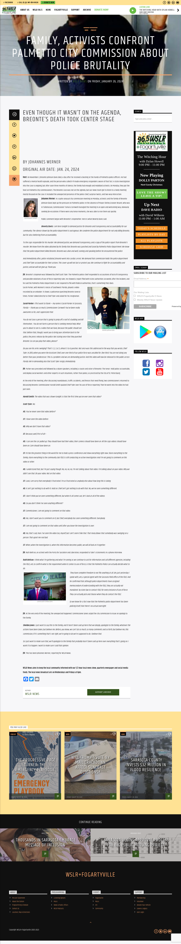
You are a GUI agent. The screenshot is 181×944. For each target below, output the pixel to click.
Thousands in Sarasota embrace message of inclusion (46, 842)
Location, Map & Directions (21, 912)
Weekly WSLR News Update (149, 300)
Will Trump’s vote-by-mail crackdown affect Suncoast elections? (91, 765)
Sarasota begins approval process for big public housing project (136, 842)
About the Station (18, 901)
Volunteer (140, 901)
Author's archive (103, 692)
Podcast (93, 30)
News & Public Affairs (61, 905)
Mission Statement (18, 897)
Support (75, 10)
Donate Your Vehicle (143, 905)
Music (56, 901)
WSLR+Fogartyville (90, 875)
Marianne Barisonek (18, 795)
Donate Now (49, 2)
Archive (87, 10)
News (48, 10)
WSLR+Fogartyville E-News (149, 296)
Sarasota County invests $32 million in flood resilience (146, 765)
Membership (141, 897)
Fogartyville (61, 10)
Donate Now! (101, 10)
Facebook (9, 2)
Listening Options (59, 897)
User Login (140, 912)
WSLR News (80, 81)
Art (96, 905)
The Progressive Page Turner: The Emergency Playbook (36, 765)
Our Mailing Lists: (141, 292)
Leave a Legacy (142, 908)
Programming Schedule (20, 905)
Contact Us (15, 908)
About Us (24, 10)
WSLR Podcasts (59, 908)
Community (99, 908)
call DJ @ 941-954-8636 (28, 2)
